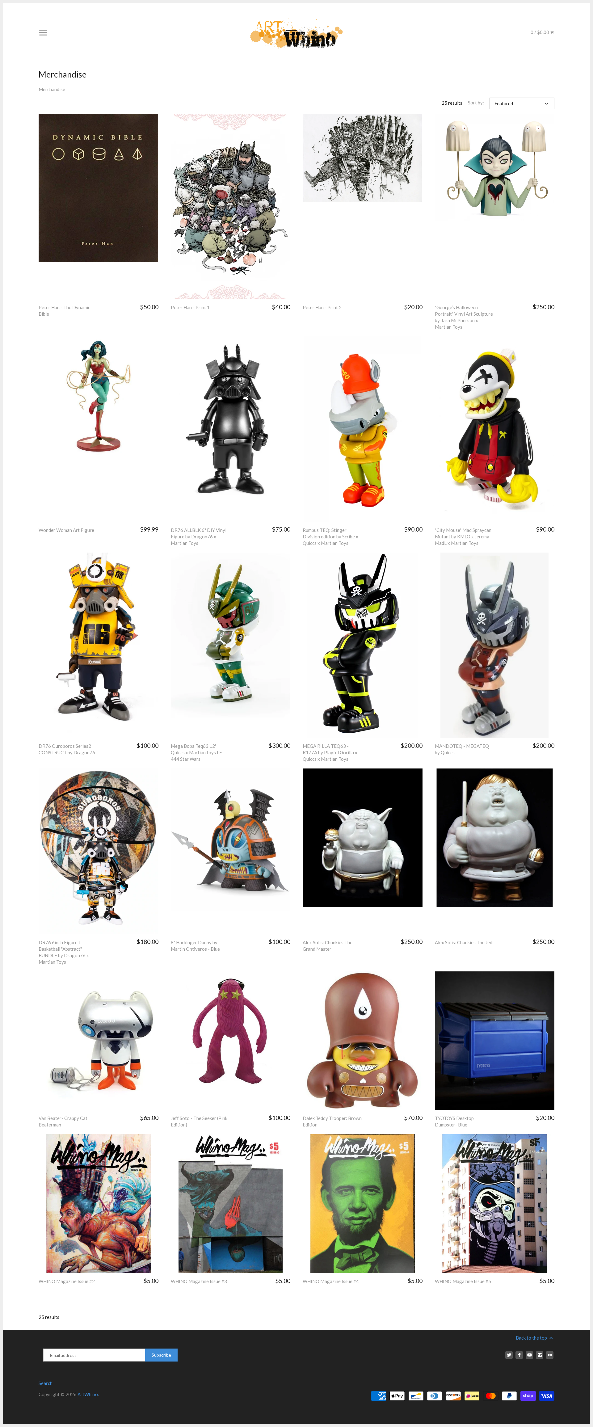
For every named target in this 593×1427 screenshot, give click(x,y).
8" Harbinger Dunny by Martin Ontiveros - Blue (195, 946)
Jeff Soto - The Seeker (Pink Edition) (199, 1121)
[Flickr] (549, 1355)
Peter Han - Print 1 (190, 307)
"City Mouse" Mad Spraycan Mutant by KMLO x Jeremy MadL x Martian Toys (463, 536)
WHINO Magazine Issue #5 (463, 1281)
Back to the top (532, 1338)
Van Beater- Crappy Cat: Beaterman (64, 1121)
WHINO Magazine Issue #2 (67, 1281)
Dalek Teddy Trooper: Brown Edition (332, 1121)
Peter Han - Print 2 (322, 307)
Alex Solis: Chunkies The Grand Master (327, 946)
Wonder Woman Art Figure (66, 530)
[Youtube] (529, 1355)
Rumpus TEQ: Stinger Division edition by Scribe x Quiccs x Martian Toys (330, 536)
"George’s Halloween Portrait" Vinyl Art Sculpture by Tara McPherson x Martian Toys (464, 317)
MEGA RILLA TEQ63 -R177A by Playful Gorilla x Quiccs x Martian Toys (330, 752)
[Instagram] (539, 1355)
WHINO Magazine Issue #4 (331, 1281)
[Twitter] (509, 1355)
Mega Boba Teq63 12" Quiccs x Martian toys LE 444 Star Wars (196, 752)
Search (46, 1383)
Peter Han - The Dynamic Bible (64, 311)
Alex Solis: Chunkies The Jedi (464, 942)
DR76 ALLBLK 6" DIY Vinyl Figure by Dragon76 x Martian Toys (198, 536)
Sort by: (476, 102)
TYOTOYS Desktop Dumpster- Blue (454, 1121)
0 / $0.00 (540, 32)
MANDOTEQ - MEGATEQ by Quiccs (462, 749)
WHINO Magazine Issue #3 (199, 1281)
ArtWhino (88, 1394)
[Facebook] (519, 1355)
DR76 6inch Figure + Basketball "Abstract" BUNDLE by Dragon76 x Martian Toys (64, 952)
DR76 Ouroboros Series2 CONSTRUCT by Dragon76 (67, 749)
